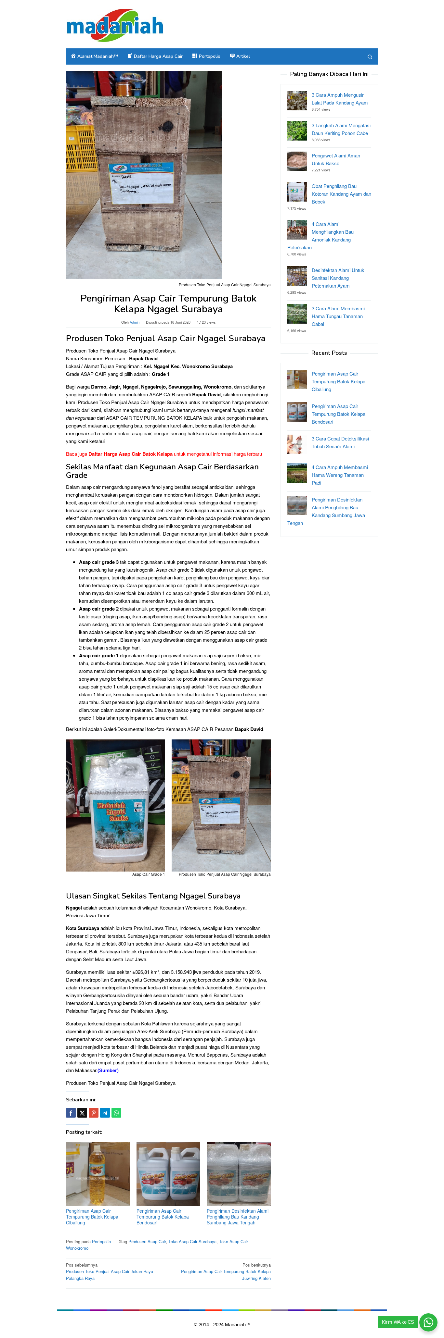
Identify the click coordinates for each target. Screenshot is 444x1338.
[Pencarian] (370, 56)
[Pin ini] (93, 1113)
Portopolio (101, 1241)
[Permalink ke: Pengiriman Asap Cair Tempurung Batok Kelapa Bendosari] (169, 1174)
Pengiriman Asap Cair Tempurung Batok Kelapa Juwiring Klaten (226, 1272)
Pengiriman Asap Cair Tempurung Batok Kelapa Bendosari (163, 1217)
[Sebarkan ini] (71, 1113)
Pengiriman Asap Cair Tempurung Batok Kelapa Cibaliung (92, 1217)
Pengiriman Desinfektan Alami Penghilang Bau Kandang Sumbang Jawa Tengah (237, 1217)
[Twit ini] (82, 1113)
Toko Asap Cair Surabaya (192, 1241)
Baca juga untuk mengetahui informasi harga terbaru (164, 453)
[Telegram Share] (105, 1113)
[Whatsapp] (116, 1113)
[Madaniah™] (114, 24)
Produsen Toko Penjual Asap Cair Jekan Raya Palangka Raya (109, 1272)
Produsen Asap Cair (147, 1241)
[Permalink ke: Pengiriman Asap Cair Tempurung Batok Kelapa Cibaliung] (98, 1174)
